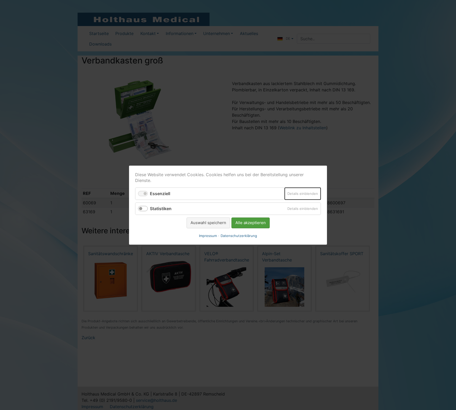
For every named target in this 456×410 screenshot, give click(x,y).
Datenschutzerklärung (239, 235)
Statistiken (161, 208)
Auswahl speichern (208, 222)
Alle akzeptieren (250, 222)
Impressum (208, 235)
